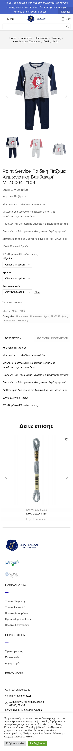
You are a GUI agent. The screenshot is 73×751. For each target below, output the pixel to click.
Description (13, 338)
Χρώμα (7, 272)
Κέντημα (31, 509)
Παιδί (46, 41)
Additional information (52, 338)
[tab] (13, 338)
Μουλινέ (42, 509)
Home (13, 38)
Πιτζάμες (56, 38)
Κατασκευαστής (11, 286)
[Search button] (67, 26)
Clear (37, 292)
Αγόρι (55, 41)
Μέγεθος (7, 258)
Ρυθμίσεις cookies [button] (15, 743)
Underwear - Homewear (34, 38)
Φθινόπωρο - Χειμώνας (26, 41)
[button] (7, 96)
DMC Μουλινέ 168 (36, 514)
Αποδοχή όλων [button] (37, 743)
